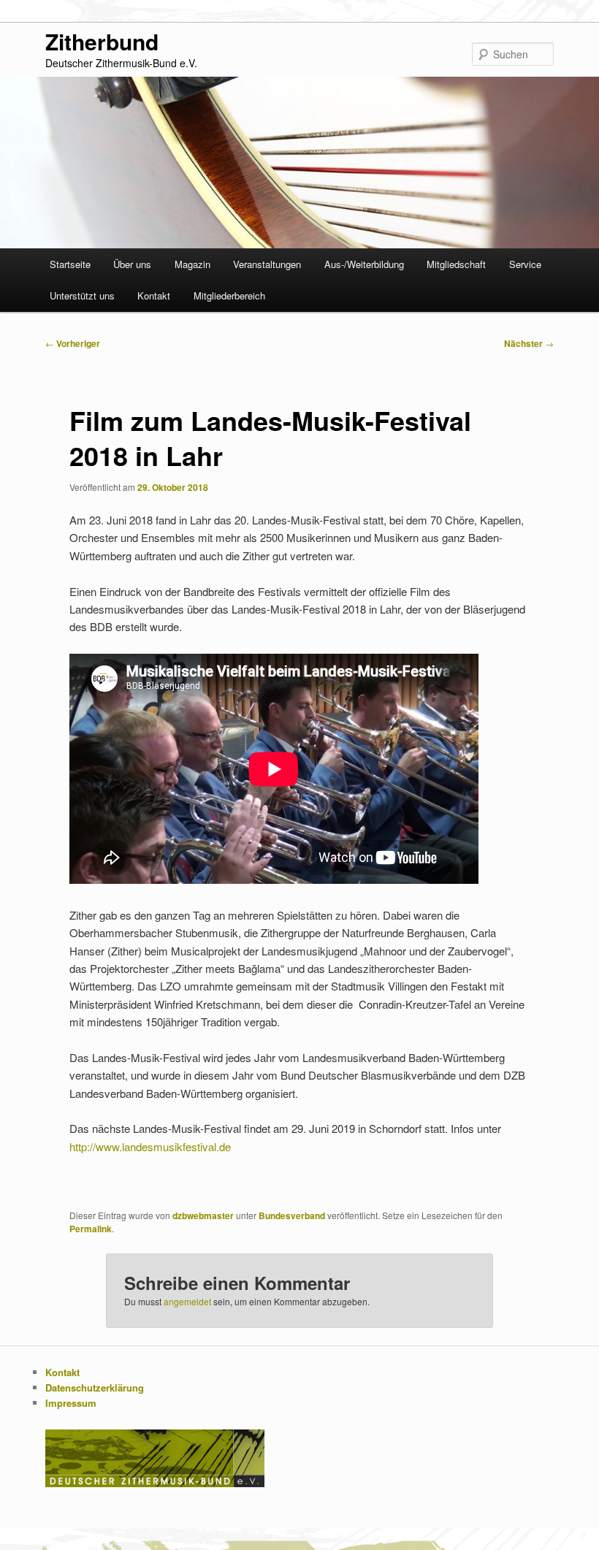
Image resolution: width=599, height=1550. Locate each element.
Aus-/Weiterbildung (364, 264)
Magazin (192, 264)
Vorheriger (72, 343)
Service (525, 264)
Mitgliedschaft (456, 264)
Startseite (70, 264)
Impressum (70, 1403)
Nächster (529, 343)
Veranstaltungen (267, 264)
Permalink (90, 1228)
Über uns (132, 264)
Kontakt (153, 295)
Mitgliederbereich (229, 295)
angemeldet (187, 1301)
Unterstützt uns (82, 295)
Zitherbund (102, 41)
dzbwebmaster (203, 1215)
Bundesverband (292, 1215)
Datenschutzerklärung (94, 1387)
